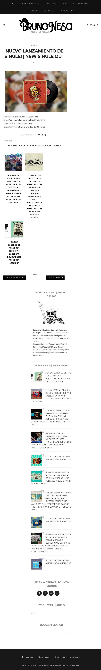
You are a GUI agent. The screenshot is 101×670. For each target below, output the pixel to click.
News (35, 45)
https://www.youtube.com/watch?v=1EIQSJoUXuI (24, 120)
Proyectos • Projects (29, 3)
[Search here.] (4, 24)
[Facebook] (39, 593)
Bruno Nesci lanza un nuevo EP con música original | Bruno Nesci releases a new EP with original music (51, 478)
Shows (65, 3)
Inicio (34, 274)
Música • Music (51, 3)
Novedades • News (81, 3)
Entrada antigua (55, 278)
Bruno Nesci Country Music (49, 665)
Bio (13, 3)
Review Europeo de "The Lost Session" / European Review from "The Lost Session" (14, 252)
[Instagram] (45, 593)
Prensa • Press (31, 11)
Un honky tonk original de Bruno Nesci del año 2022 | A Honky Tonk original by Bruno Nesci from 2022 (51, 396)
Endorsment (47, 11)
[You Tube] (51, 593)
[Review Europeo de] (14, 229)
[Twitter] (57, 593)
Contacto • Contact (67, 11)
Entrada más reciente (14, 278)
